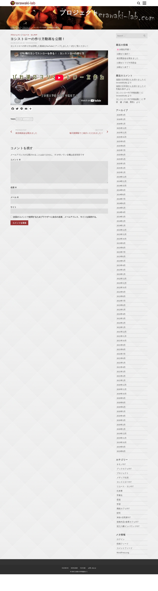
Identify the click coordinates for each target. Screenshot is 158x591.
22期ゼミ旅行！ (123, 54)
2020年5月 (121, 411)
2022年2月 (121, 323)
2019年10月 (122, 442)
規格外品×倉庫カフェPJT (128, 522)
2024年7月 (121, 199)
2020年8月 (121, 402)
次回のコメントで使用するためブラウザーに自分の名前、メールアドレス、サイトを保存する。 (55, 217)
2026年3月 (121, 115)
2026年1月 (121, 123)
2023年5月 (121, 261)
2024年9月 (121, 190)
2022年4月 (121, 314)
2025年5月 (121, 159)
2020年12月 (122, 385)
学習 (119, 504)
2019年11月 (122, 438)
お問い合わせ (92, 568)
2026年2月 (121, 119)
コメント (15, 159)
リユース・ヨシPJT (29, 35)
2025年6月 (121, 154)
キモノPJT (121, 464)
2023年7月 (121, 252)
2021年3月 (121, 371)
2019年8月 (121, 451)
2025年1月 (121, 172)
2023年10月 (122, 239)
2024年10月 (122, 185)
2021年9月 (121, 345)
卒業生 (120, 495)
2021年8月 (121, 349)
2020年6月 (121, 407)
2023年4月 (121, 265)
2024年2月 (121, 221)
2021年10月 (122, 340)
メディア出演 (122, 477)
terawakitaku (31, 43)
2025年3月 (121, 163)
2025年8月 (121, 146)
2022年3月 (121, 318)
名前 (13, 187)
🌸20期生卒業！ (124, 49)
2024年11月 (122, 181)
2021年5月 (121, 362)
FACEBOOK (65, 568)
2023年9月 (121, 243)
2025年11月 (122, 132)
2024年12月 (122, 177)
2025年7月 (121, 150)
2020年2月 (121, 424)
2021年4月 (121, 367)
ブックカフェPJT (124, 468)
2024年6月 (121, 203)
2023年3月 (121, 270)
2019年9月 (121, 447)
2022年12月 (122, 278)
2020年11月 (122, 389)
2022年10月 (122, 287)
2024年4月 (121, 212)
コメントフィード (124, 548)
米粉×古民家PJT (124, 517)
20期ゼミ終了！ (123, 67)
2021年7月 (121, 354)
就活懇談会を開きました (127, 58)
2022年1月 (121, 327)
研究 (119, 513)
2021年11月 (122, 336)
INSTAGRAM (74, 568)
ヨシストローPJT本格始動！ (128, 92)
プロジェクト (15, 35)
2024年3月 (121, 216)
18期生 (19, 119)
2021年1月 (121, 380)
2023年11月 (122, 234)
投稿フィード (122, 543)
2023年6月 (121, 256)
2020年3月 (121, 420)
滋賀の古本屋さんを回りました (130, 79)
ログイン (121, 539)
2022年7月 (121, 300)
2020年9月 (121, 398)
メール (14, 197)
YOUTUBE (83, 568)
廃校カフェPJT (123, 508)
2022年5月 (121, 309)
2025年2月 (121, 168)
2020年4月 (121, 416)
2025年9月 (121, 141)
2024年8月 (121, 194)
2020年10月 (122, 393)
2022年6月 (121, 305)
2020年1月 (121, 429)
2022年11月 (122, 283)
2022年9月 (121, 292)
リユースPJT (27, 119)
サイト (13, 207)
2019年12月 (122, 433)
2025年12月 (122, 128)
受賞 (119, 499)
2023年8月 (121, 247)
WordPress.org (123, 552)
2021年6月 (121, 358)
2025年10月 (122, 137)
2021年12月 (122, 331)
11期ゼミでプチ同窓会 (126, 62)
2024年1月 (121, 225)
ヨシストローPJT (124, 482)
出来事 (120, 491)
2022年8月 (121, 296)
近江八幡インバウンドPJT (128, 526)
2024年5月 (121, 208)
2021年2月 (121, 376)
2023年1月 (121, 274)
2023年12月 (122, 230)
